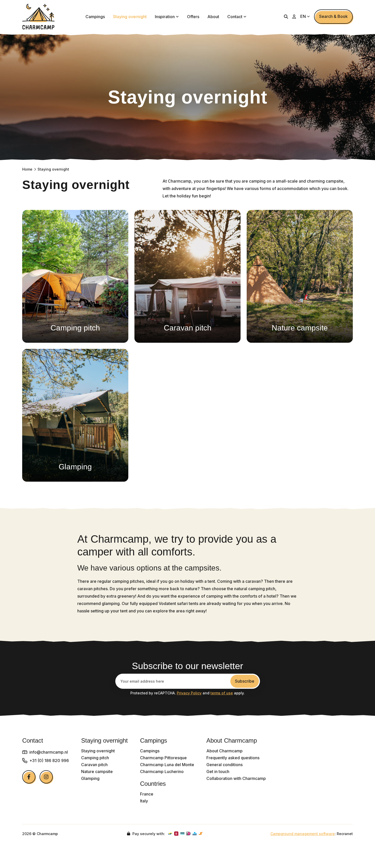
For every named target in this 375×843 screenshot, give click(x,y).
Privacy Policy (189, 693)
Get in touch (217, 771)
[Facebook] (28, 776)
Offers (193, 16)
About (213, 16)
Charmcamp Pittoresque (163, 757)
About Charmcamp (224, 751)
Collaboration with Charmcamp (236, 778)
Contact (234, 16)
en (303, 16)
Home (27, 169)
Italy (144, 801)
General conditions (224, 764)
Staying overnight (130, 16)
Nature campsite (97, 771)
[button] (286, 16)
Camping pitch (95, 757)
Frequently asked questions (232, 757)
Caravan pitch (94, 764)
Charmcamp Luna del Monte (167, 764)
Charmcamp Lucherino (162, 771)
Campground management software (302, 834)
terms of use (221, 693)
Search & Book (333, 16)
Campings (95, 16)
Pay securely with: (148, 834)
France (146, 794)
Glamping (90, 778)
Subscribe (244, 681)
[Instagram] (46, 776)
